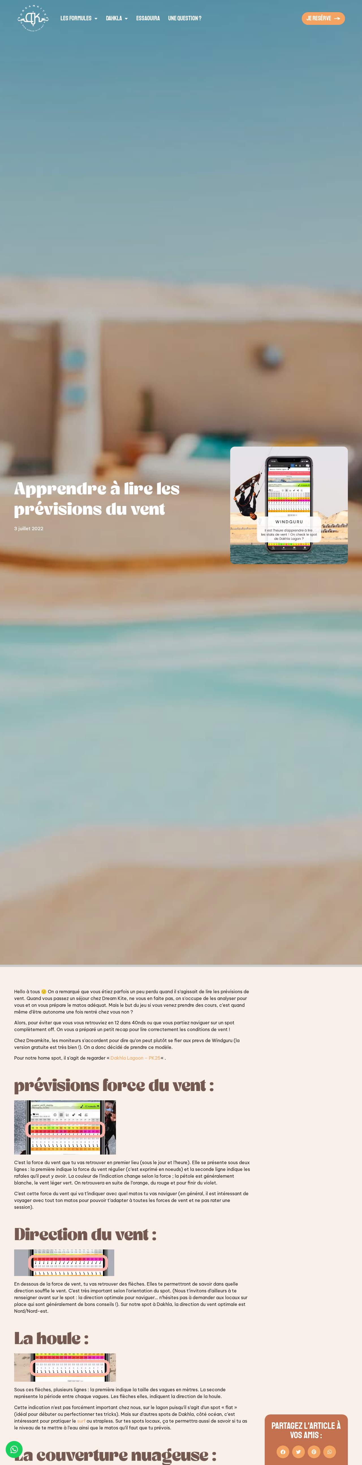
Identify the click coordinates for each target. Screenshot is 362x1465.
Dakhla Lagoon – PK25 (136, 1058)
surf (82, 1421)
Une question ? (185, 18)
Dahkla (114, 18)
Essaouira (148, 18)
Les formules (76, 18)
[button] (283, 1452)
